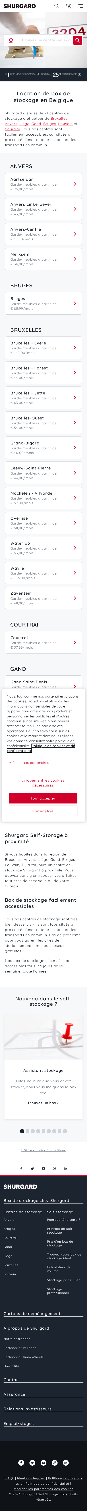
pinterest (55, 1168)
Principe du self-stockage (60, 1230)
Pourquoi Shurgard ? (63, 1220)
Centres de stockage (23, 1212)
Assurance (14, 1394)
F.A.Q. (9, 1478)
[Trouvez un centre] (56, 6)
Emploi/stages (19, 1423)
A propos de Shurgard (26, 1328)
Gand (36, 123)
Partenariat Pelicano (20, 1348)
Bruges (49, 123)
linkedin (66, 1168)
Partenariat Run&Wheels (24, 1357)
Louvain (65, 123)
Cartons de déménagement (32, 1313)
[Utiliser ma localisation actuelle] (11, 40)
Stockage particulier (63, 1280)
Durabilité (11, 1366)
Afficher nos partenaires (29, 762)
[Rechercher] (77, 40)
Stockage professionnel (58, 1291)
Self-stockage (60, 1212)
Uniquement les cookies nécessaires (43, 782)
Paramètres (43, 811)
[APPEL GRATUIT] (68, 6)
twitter (32, 1168)
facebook (21, 1168)
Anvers (11, 123)
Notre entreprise (17, 1339)
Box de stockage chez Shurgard (36, 1200)
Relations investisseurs (28, 1408)
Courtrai (12, 129)
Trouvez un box (41, 1103)
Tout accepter (43, 798)
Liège (24, 123)
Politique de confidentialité (47, 1484)
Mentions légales (31, 1478)
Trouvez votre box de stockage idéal (64, 1256)
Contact (12, 1379)
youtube (43, 1168)
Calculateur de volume (59, 1269)
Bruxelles (59, 118)
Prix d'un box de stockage (60, 1243)
